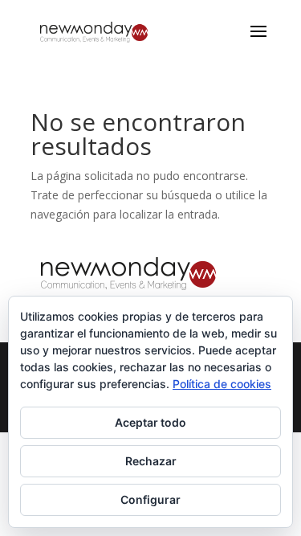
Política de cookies (222, 384)
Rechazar (151, 461)
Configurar (150, 499)
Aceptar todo (150, 422)
